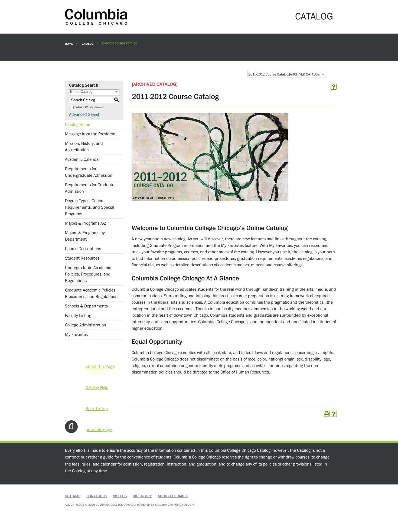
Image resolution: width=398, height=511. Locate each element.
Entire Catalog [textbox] (81, 92)
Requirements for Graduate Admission (89, 188)
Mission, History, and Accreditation (84, 147)
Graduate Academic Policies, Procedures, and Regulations (91, 293)
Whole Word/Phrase (89, 107)
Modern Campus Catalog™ (174, 504)
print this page (99, 430)
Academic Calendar (82, 159)
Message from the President (90, 134)
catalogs (77, 504)
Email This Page (100, 366)
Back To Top (97, 408)
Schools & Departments (86, 306)
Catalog (87, 43)
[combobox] (286, 74)
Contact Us (96, 496)
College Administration (85, 325)
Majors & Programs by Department (85, 236)
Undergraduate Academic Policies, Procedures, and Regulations (88, 274)
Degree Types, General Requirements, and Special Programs (89, 207)
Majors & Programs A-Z (85, 223)
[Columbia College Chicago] (96, 16)
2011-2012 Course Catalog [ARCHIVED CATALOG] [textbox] (284, 74)
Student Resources (82, 258)
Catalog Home (77, 124)
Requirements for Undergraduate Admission (88, 172)
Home (69, 43)
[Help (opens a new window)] (334, 87)
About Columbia (173, 496)
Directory (142, 496)
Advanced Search (84, 114)
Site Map (72, 496)
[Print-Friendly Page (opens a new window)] (327, 414)
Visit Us (120, 496)
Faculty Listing (78, 315)
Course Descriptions (83, 248)
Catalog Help (97, 387)
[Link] (210, 199)
